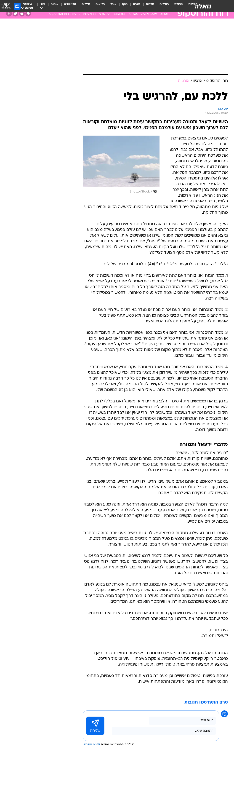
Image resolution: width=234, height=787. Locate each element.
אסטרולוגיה (149, 14)
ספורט (178, 4)
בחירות (164, 4)
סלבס (136, 4)
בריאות (100, 4)
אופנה (54, 4)
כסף (125, 4)
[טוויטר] (15, 13)
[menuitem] (176, 6)
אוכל (113, 4)
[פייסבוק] (9, 13)
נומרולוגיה (119, 14)
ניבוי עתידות (87, 14)
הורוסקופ (166, 14)
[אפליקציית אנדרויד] (28, 13)
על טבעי (104, 14)
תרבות (150, 4)
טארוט (133, 14)
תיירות (86, 4)
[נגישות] (6, 6)
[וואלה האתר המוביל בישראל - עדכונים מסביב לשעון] (203, 6)
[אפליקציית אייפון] (22, 13)
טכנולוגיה (70, 4)
